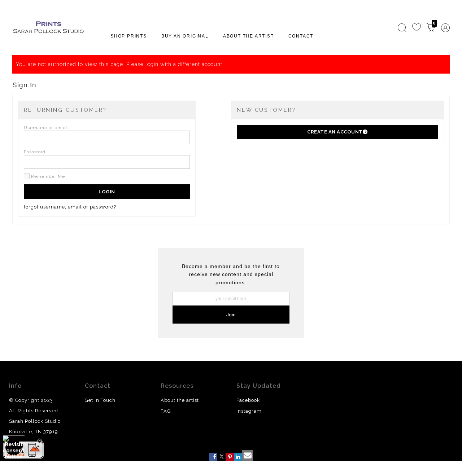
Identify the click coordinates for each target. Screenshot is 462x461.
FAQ (166, 411)
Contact (301, 36)
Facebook (248, 400)
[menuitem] (402, 28)
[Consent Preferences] (14, 447)
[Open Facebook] (213, 457)
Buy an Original (185, 36)
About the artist (180, 400)
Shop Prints (128, 36)
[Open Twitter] (221, 457)
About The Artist (248, 36)
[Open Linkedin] (238, 457)
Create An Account (335, 132)
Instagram (249, 411)
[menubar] (422, 28)
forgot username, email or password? (70, 207)
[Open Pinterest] (230, 457)
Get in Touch (100, 400)
